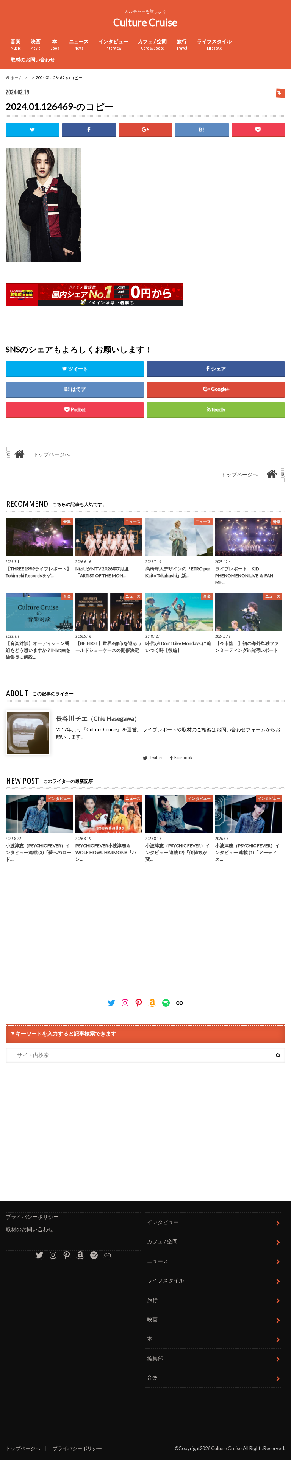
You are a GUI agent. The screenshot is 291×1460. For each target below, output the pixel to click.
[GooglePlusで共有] (145, 129)
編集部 (155, 1358)
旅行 (182, 44)
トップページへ (23, 1448)
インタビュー (113, 44)
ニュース (79, 44)
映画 (35, 44)
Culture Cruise (145, 22)
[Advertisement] (145, 929)
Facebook (183, 757)
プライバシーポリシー (32, 1216)
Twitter (156, 757)
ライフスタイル (214, 44)
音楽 (15, 44)
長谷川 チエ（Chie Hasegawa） (98, 718)
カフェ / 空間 (152, 44)
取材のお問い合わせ (33, 59)
